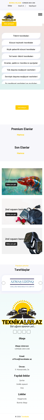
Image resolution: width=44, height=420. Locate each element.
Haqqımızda (22, 399)
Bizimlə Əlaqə (22, 403)
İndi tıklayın (22, 107)
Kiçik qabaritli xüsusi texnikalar (21, 49)
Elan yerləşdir (9, 24)
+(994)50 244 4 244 (28, 3)
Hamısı (21, 134)
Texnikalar (25, 417)
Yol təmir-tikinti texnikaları (21, 56)
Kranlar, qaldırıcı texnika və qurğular (21, 63)
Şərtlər (22, 380)
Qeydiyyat (32, 6)
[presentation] (3, 283)
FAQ (22, 388)
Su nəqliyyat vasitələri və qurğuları (21, 83)
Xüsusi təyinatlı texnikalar (21, 42)
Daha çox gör (11, 184)
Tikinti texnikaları (21, 36)
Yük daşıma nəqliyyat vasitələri (21, 70)
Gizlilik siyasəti (22, 384)
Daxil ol (21, 6)
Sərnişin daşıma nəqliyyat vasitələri (21, 76)
